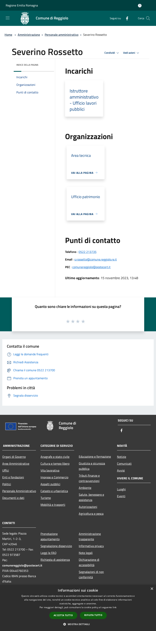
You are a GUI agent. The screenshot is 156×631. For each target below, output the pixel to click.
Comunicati (124, 463)
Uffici (5, 470)
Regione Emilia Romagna (22, 5)
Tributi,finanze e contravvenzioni (89, 478)
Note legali (86, 553)
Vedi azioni (129, 53)
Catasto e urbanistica (54, 491)
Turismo (46, 498)
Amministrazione (29, 34)
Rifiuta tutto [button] (93, 615)
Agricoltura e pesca (91, 513)
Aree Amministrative (15, 463)
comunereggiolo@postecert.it (91, 267)
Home (8, 34)
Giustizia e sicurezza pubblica (92, 466)
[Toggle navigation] (7, 18)
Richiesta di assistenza (55, 559)
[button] (78, 624)
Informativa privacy (91, 546)
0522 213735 (87, 251)
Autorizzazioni (88, 506)
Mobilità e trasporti (53, 504)
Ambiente (85, 487)
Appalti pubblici (50, 484)
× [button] (151, 588)
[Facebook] (125, 18)
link (114, 607)
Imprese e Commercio (54, 477)
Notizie (121, 456)
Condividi (109, 53)
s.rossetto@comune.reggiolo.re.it (95, 259)
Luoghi (121, 489)
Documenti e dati (13, 498)
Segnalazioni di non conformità (91, 574)
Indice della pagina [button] (27, 65)
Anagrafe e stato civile (55, 456)
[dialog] (78, 608)
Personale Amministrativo (19, 491)
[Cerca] (148, 18)
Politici (6, 484)
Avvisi (121, 470)
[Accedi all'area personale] (140, 5)
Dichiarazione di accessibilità (89, 562)
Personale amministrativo (61, 34)
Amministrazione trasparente (90, 536)
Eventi (121, 496)
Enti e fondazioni (13, 477)
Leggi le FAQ (49, 553)
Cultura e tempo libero (55, 463)
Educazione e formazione (95, 456)
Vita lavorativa (50, 470)
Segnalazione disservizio (56, 546)
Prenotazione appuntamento (50, 536)
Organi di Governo (14, 456)
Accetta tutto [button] (63, 615)
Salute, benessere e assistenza (91, 497)
